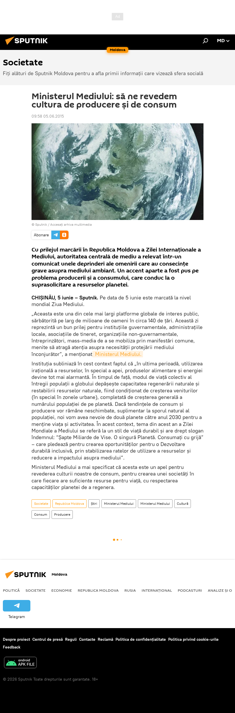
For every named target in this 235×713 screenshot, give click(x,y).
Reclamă (105, 639)
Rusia (130, 590)
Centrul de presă (47, 639)
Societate (41, 503)
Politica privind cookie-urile (193, 639)
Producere (62, 514)
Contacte (87, 639)
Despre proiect (16, 639)
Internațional (157, 590)
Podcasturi (190, 590)
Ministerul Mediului (119, 503)
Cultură (182, 503)
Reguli (71, 639)
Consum (40, 514)
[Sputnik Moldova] (28, 45)
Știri (94, 503)
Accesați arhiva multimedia (71, 224)
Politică (11, 590)
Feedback (11, 647)
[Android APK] (20, 663)
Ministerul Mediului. (118, 354)
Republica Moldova (69, 503)
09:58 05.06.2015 (48, 116)
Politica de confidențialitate (140, 639)
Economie (61, 590)
